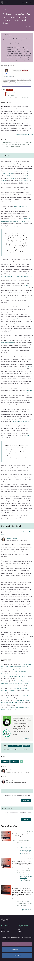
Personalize (17, 955)
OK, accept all (17, 944)
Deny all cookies (17, 949)
